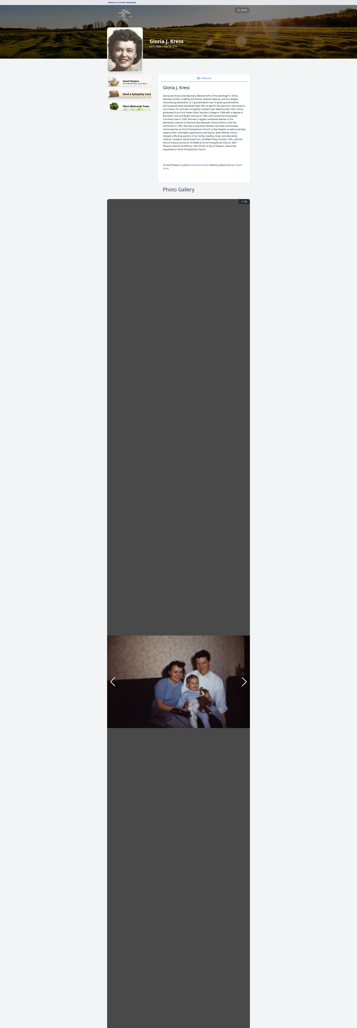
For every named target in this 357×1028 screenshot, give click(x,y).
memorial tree (198, 165)
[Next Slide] (244, 681)
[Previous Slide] (112, 681)
